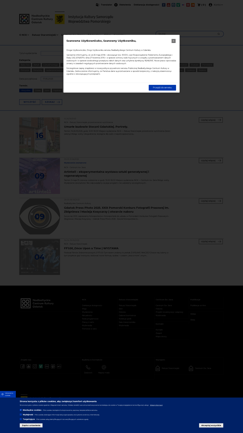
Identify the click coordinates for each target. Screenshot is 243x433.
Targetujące (29, 419)
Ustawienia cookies (9, 394)
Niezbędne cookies (32, 410)
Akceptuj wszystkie (211, 425)
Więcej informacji (156, 405)
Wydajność (28, 414)
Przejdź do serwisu (162, 87)
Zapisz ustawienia (31, 425)
